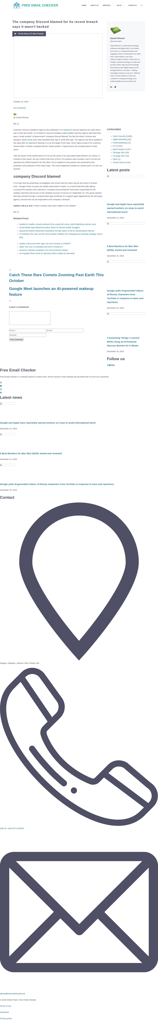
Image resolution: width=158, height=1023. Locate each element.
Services (106, 5)
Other (115, 159)
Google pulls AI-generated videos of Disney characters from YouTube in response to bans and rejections (57, 484)
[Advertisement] (126, 106)
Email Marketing (120, 143)
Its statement (31, 143)
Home (84, 5)
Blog (119, 5)
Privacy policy (6, 1018)
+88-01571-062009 (15, 828)
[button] (142, 5)
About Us (94, 5)
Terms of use (5, 1006)
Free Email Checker (40, 5)
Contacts (132, 5)
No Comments (19, 108)
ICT (30, 34)
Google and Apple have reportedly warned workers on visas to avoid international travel (125, 208)
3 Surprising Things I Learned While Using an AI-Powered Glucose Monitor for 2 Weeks (123, 342)
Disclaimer (4, 1012)
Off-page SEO (119, 152)
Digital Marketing (120, 139)
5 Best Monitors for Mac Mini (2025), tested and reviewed (31, 453)
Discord (65, 193)
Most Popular (38, 34)
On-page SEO (119, 156)
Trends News (23, 34)
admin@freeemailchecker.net (12, 994)
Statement (67, 130)
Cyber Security (119, 136)
